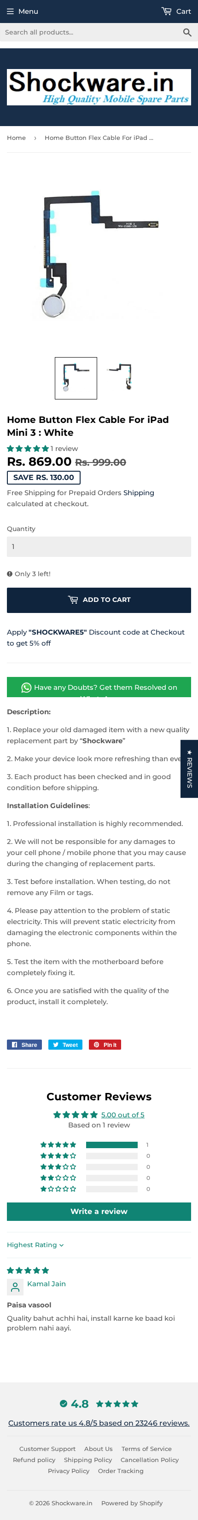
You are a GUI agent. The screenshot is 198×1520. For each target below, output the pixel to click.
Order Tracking (121, 1470)
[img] (28, 1270)
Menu (28, 11)
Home (16, 137)
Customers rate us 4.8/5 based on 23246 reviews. (99, 1423)
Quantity (21, 529)
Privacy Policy (68, 1470)
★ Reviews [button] (190, 768)
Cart (183, 11)
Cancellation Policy (150, 1459)
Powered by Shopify (132, 1503)
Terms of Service (147, 1448)
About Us (98, 1448)
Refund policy (34, 1459)
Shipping (138, 492)
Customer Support (47, 1448)
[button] (76, 378)
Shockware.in (72, 1503)
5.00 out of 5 (123, 1114)
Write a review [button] (99, 1211)
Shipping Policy (88, 1459)
